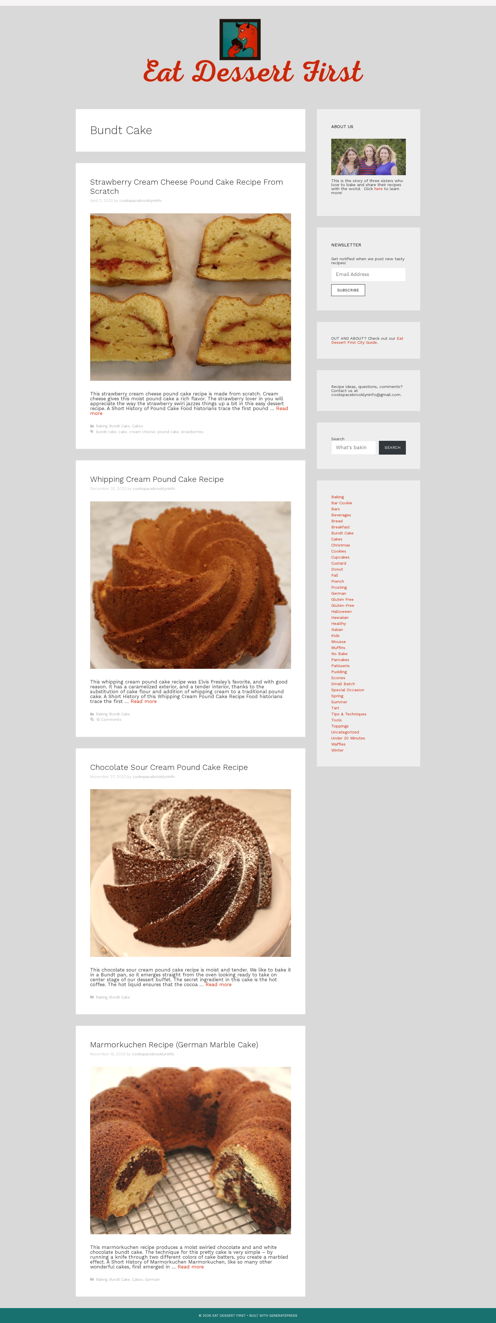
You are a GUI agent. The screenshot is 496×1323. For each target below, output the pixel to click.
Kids (335, 635)
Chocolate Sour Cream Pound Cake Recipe (169, 767)
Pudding (339, 671)
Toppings (340, 726)
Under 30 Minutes (348, 738)
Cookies (338, 551)
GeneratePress (283, 1316)
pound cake (168, 432)
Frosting (339, 587)
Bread (337, 521)
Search (337, 439)
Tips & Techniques (349, 714)
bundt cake (106, 432)
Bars (335, 509)
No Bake (339, 653)
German (152, 1279)
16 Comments (108, 719)
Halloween (341, 611)
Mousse (338, 641)
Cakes (137, 426)
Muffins (338, 647)
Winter (337, 750)
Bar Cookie (341, 503)
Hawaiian (339, 617)
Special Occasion (347, 689)
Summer (339, 702)
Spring (337, 696)
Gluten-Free (342, 605)
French (337, 581)
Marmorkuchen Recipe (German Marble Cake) (174, 1044)
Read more (144, 701)
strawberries (192, 432)
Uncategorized (345, 732)
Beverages (341, 515)
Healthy (338, 623)
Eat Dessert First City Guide (367, 340)
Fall (334, 575)
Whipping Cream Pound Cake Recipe (157, 479)
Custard (338, 563)
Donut (337, 569)
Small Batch (343, 683)
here (378, 188)
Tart (335, 708)
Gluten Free (342, 599)
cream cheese (142, 432)
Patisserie (340, 665)
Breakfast (340, 527)
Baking (101, 426)
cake (123, 432)
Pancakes (340, 659)
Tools (336, 720)
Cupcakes (340, 557)
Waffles (338, 744)
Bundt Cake (119, 426)
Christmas (340, 545)
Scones (338, 677)
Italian (337, 629)
